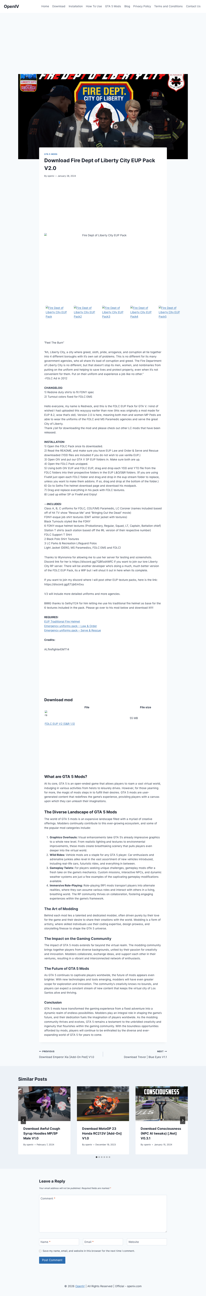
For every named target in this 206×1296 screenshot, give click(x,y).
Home (45, 6)
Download (58, 6)
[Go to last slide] (23, 1120)
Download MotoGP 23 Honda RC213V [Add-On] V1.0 (102, 1133)
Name (46, 1242)
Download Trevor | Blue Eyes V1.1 (145, 1054)
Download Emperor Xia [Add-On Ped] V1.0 (66, 1054)
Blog (127, 6)
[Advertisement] (103, 37)
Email (89, 1242)
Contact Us (193, 6)
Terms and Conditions (168, 6)
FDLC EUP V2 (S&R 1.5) (60, 723)
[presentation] (44, 1103)
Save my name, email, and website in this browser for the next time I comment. (89, 1250)
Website (133, 1242)
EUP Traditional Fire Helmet (62, 621)
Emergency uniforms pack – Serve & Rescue (72, 630)
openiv (50, 176)
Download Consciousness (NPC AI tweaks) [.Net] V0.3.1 (161, 1133)
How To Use (94, 6)
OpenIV (80, 1286)
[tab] (96, 1157)
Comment (48, 1198)
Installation (76, 6)
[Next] (182, 1120)
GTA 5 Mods (113, 6)
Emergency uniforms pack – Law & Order (70, 626)
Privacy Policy (142, 6)
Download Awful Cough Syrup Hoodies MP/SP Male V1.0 (41, 1133)
